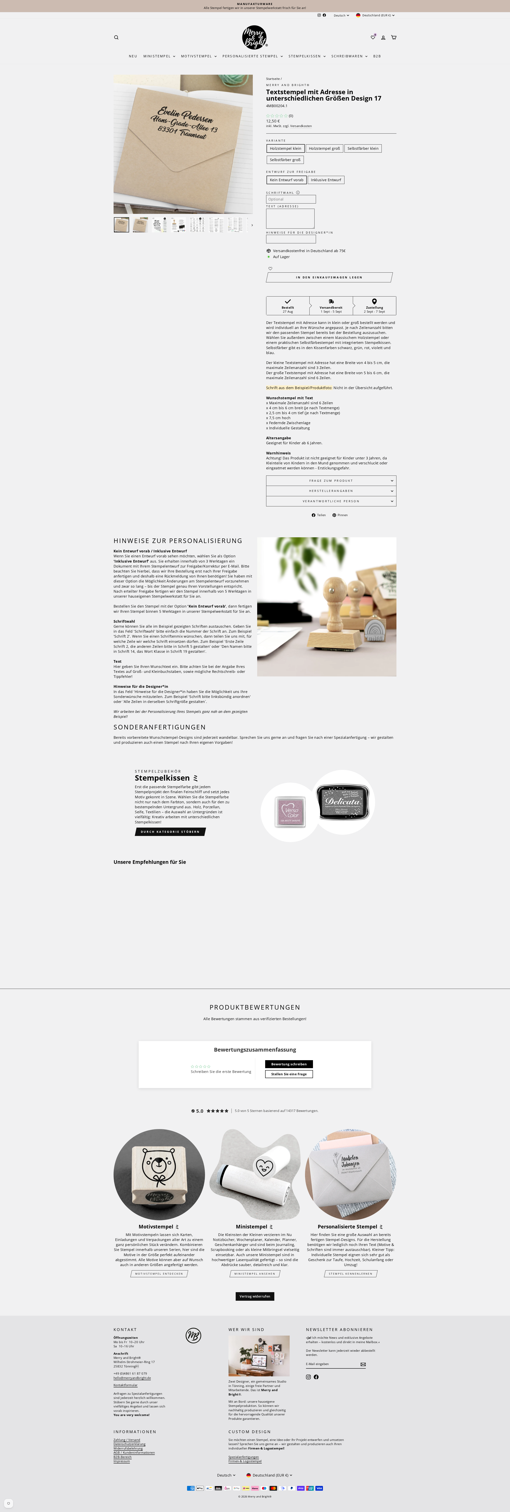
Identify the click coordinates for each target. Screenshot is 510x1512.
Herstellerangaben (331, 491)
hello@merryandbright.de (132, 1378)
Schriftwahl (280, 193)
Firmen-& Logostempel (245, 1461)
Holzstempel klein (285, 148)
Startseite (273, 79)
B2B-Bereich (123, 1457)
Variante (276, 140)
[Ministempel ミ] (255, 1174)
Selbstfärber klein (363, 148)
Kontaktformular (126, 1385)
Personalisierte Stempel (251, 56)
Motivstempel (197, 56)
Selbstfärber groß (285, 159)
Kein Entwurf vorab (286, 179)
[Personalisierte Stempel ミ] (350, 1174)
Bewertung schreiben (289, 1064)
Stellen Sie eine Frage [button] (289, 1074)
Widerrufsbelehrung (128, 1448)
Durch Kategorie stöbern (170, 832)
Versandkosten (301, 126)
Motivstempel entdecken (159, 1273)
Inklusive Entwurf (326, 179)
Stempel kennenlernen (351, 1273)
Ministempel (157, 56)
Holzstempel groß (324, 148)
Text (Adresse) (282, 206)
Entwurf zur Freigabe (291, 172)
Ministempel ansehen (254, 1273)
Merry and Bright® (288, 85)
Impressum (122, 1461)
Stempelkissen (306, 56)
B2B (377, 56)
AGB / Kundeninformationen (134, 1452)
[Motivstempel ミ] (159, 1174)
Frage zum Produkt (331, 480)
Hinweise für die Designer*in (299, 232)
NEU (133, 56)
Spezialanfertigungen (244, 1457)
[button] (277, 115)
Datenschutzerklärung (129, 1444)
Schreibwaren (348, 56)
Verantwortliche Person (331, 501)
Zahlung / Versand (127, 1440)
